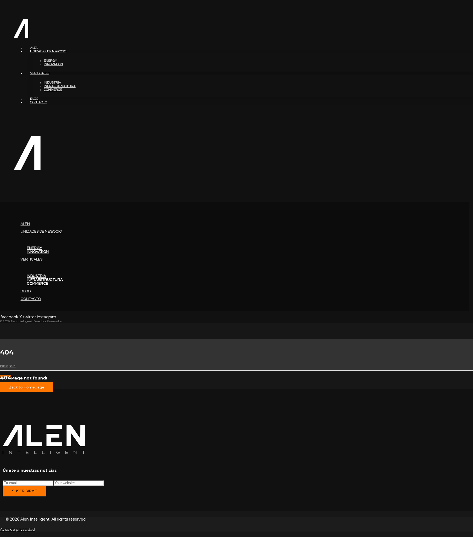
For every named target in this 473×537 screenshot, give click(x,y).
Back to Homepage (26, 387)
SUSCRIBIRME (24, 491)
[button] (0, 190)
